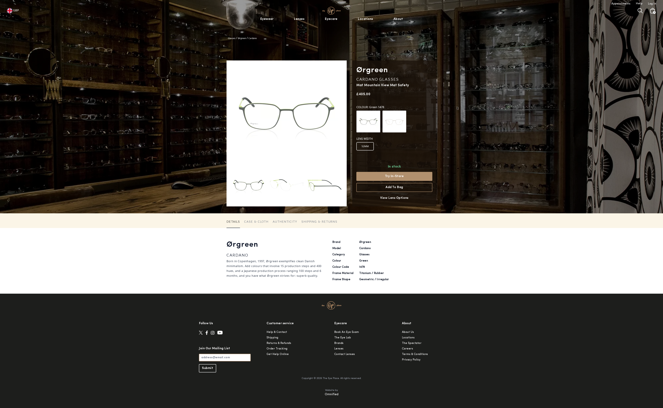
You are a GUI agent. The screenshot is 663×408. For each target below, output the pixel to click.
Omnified (331, 394)
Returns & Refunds (279, 343)
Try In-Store (394, 176)
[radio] (365, 146)
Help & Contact (277, 332)
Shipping (272, 337)
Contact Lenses (344, 354)
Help (639, 3)
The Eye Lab (342, 337)
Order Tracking (277, 348)
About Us (408, 332)
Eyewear (267, 19)
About (398, 19)
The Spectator (411, 343)
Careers (407, 348)
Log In (652, 3)
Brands (339, 343)
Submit (207, 368)
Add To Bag (394, 187)
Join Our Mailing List (214, 348)
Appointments (620, 3)
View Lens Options (394, 198)
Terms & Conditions (415, 354)
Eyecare (331, 19)
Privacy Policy (411, 359)
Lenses (299, 19)
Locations (365, 19)
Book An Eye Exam (346, 332)
